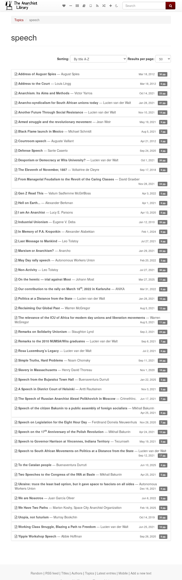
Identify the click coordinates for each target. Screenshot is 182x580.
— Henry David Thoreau (92, 370)
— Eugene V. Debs (92, 222)
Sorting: (63, 59)
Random (37, 573)
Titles (65, 573)
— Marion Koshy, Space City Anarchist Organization (92, 507)
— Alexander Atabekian (92, 231)
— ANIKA (92, 288)
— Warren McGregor (92, 308)
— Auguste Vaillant (92, 141)
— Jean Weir (92, 121)
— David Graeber (92, 181)
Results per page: (141, 59)
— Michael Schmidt (92, 131)
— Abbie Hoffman (92, 536)
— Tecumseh (92, 441)
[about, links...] (70, 5)
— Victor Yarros (92, 93)
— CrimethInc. (92, 398)
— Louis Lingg (92, 83)
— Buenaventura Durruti (92, 379)
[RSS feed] (97, 5)
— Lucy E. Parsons (92, 212)
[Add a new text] (110, 5)
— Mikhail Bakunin (92, 410)
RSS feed (52, 573)
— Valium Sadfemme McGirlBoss (92, 193)
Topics (19, 20)
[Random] (104, 5)
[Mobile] (90, 5)
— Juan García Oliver (92, 498)
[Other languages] (77, 5)
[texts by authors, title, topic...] (64, 5)
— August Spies (92, 74)
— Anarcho (92, 250)
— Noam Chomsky (92, 360)
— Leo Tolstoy (92, 241)
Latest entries (106, 573)
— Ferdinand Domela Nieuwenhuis (92, 422)
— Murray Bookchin (92, 517)
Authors (76, 573)
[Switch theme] (116, 5)
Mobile (123, 573)
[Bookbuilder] (84, 5)
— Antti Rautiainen (92, 389)
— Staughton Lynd (92, 331)
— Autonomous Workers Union (92, 260)
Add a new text (141, 573)
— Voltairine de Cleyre (92, 169)
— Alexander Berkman (92, 202)
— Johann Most (92, 279)
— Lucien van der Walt (92, 102)
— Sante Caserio (92, 150)
